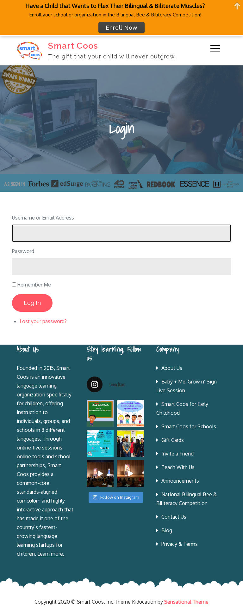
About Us (171, 368)
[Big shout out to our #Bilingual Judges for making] (130, 443)
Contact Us (173, 517)
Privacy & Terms (179, 544)
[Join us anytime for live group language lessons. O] (100, 413)
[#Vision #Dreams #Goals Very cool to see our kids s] (100, 473)
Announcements (180, 481)
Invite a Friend (177, 453)
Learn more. (50, 554)
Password (23, 251)
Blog (166, 530)
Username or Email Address (43, 217)
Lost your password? (43, 321)
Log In (32, 302)
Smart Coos (73, 46)
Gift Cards (172, 440)
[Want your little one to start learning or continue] (130, 413)
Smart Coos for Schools (188, 426)
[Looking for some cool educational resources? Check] (100, 443)
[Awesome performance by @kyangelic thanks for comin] (130, 473)
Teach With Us (178, 467)
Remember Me (34, 284)
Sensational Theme (186, 602)
